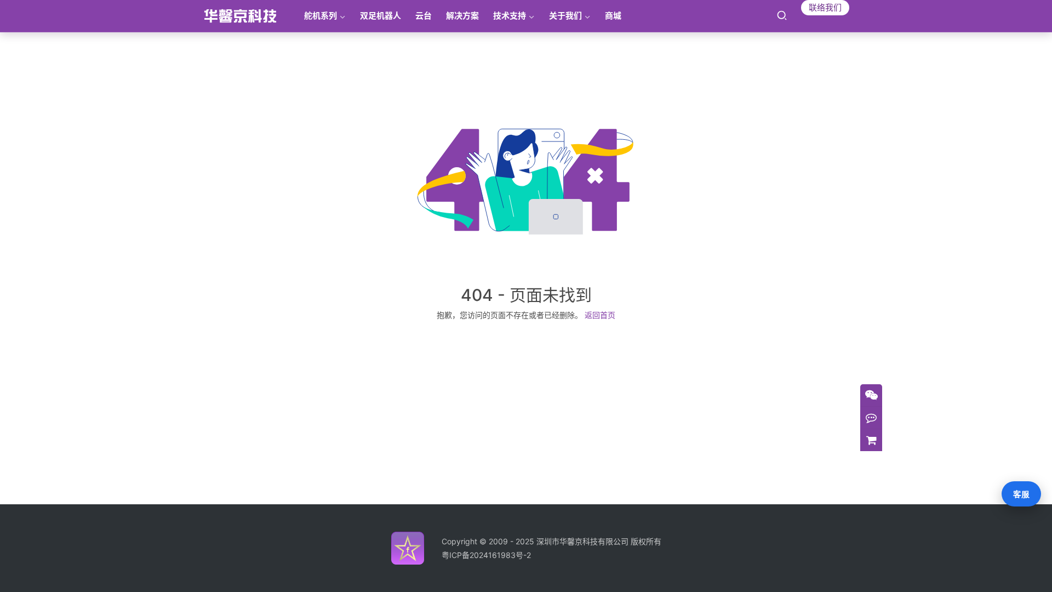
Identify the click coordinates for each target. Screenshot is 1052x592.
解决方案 (462, 15)
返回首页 (600, 315)
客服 (1021, 494)
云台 (423, 15)
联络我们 (825, 7)
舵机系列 (320, 15)
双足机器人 (380, 15)
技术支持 (509, 15)
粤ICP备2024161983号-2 (486, 555)
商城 (613, 15)
